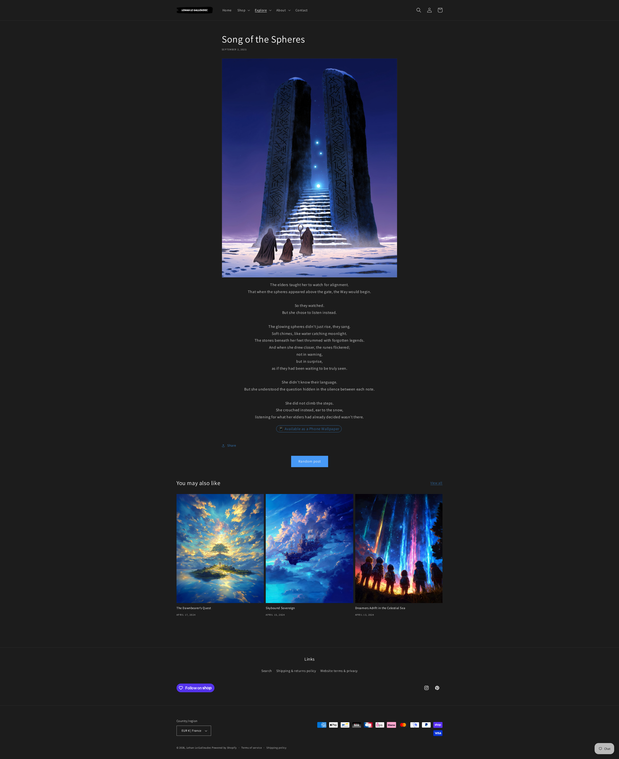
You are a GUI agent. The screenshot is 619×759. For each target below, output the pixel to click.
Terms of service (251, 747)
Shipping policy (276, 747)
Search (266, 671)
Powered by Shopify (224, 747)
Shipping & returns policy (296, 671)
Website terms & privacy (339, 671)
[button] (243, 10)
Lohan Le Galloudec (198, 747)
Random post (309, 461)
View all (436, 483)
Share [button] (231, 445)
